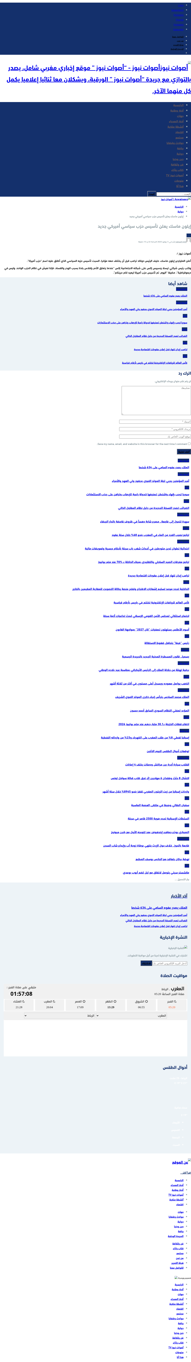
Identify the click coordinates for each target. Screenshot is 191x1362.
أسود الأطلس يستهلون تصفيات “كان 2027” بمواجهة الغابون (152, 629)
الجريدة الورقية (177, 49)
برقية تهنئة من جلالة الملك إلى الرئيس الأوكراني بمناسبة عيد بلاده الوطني (144, 669)
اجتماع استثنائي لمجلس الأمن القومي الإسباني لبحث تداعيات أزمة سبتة (146, 615)
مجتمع (180, 137)
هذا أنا (180, 185)
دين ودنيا (178, 158)
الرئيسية (178, 104)
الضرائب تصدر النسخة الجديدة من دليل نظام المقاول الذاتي (153, 507)
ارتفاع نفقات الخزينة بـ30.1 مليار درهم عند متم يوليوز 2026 (153, 723)
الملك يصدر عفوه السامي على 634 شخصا (164, 467)
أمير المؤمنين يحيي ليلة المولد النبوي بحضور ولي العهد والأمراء (150, 480)
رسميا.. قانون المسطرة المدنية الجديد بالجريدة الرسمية (155, 656)
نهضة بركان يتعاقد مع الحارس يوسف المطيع (162, 858)
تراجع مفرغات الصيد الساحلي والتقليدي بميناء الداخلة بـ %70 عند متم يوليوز (143, 561)
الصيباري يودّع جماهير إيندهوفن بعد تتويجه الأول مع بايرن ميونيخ (150, 831)
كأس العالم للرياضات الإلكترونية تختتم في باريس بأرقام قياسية (151, 602)
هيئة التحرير (178, 44)
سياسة (186, 582)
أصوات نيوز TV (175, 175)
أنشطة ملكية (175, 126)
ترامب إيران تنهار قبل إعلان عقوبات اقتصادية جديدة (158, 575)
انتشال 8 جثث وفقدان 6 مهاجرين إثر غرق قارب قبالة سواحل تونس (150, 777)
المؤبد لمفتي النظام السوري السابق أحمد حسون (159, 710)
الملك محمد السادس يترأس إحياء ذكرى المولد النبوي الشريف (152, 696)
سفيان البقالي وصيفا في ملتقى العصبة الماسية (160, 804)
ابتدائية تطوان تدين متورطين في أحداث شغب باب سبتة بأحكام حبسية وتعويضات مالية (137, 548)
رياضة (180, 148)
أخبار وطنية (177, 110)
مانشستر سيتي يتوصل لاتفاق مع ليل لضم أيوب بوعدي (156, 872)
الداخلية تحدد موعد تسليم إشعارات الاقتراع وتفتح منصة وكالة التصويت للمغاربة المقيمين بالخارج (130, 588)
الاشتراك (146, 963)
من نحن (180, 40)
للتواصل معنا (178, 36)
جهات (180, 115)
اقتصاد (179, 131)
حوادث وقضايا (175, 142)
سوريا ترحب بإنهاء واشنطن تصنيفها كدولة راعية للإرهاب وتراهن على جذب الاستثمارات (137, 494)
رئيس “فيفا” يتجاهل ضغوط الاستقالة (166, 642)
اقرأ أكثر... (185, 1172)
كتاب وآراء (177, 169)
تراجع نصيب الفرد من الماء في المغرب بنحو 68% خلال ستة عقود (150, 534)
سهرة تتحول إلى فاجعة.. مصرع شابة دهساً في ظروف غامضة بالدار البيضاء (144, 521)
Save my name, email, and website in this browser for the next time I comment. (142, 443)
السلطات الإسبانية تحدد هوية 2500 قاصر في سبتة (158, 818)
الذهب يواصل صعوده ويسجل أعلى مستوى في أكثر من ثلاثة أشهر (149, 683)
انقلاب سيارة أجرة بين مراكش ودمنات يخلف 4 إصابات (157, 764)
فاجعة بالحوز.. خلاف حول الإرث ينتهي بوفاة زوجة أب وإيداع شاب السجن (146, 845)
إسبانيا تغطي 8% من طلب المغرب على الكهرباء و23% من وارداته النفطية (145, 737)
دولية (180, 153)
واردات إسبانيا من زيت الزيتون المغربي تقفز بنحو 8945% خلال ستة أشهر (146, 791)
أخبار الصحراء (176, 121)
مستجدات (185, 650)
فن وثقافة (177, 164)
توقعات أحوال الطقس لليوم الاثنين (168, 750)
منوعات (179, 180)
